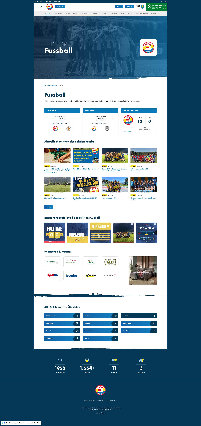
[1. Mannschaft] (63, 13)
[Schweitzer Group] (110, 275)
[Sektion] (78, 13)
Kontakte (48, 1)
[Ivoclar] (72, 275)
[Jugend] (70, 13)
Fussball (47, 13)
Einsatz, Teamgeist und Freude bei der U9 (142, 199)
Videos (122, 13)
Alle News (48, 207)
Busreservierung (112, 400)
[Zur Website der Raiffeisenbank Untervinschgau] (156, 7)
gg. (100, 123)
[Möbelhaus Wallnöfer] (91, 275)
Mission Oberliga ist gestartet (55, 198)
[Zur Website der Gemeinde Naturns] (140, 7)
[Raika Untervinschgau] (52, 262)
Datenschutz (101, 400)
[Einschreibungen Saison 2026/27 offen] (86, 184)
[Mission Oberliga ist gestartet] (57, 184)
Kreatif (103, 413)
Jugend (68, 13)
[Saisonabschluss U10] (115, 184)
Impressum (57, 1)
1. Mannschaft (59, 13)
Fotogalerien (113, 13)
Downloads (130, 13)
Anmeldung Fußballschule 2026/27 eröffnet (85, 170)
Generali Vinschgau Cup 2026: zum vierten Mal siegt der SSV (114, 170)
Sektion (75, 13)
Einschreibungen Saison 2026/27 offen (85, 199)
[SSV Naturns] (49, 6)
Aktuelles (94, 13)
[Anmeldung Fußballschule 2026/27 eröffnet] (86, 155)
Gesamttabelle (127, 131)
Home (85, 400)
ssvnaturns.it (39, 1)
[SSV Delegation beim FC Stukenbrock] (143, 155)
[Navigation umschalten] (39, 7)
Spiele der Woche (85, 13)
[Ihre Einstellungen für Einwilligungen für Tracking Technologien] (2, 423)
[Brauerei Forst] (110, 262)
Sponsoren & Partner (142, 13)
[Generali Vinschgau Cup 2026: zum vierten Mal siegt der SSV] (115, 155)
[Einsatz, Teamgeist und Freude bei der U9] (143, 184)
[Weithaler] (72, 262)
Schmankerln (103, 13)
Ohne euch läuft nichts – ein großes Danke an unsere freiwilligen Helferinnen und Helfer (57, 171)
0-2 (62, 123)
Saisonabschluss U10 (109, 198)
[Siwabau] (52, 275)
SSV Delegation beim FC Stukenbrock (139, 170)
